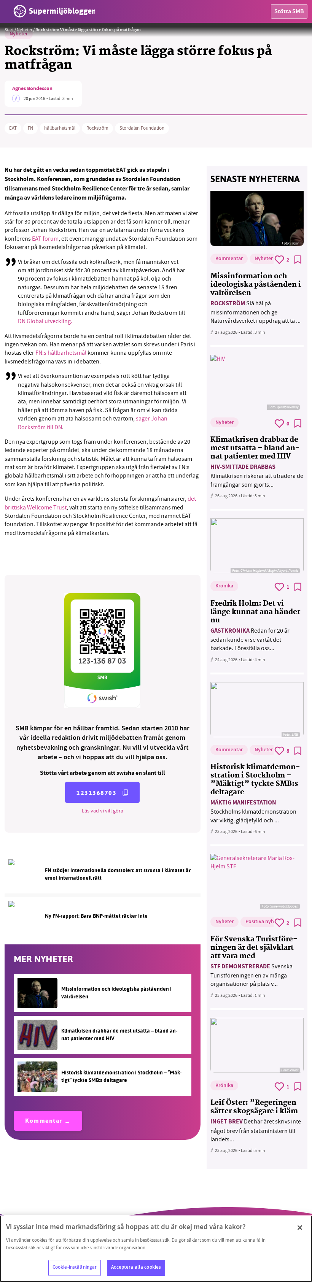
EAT (13, 128)
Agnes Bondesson (32, 89)
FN (30, 128)
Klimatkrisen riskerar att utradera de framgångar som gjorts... (256, 476)
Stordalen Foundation (141, 128)
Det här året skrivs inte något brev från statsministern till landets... (255, 1130)
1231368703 (96, 793)
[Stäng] (299, 1227)
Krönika (224, 586)
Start (9, 30)
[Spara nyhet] (298, 259)
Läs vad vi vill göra (102, 810)
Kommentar (43, 1121)
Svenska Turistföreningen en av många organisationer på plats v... (251, 975)
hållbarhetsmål (59, 128)
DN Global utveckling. (45, 321)
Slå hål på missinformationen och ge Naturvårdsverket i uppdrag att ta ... (255, 312)
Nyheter (24, 30)
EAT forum (45, 239)
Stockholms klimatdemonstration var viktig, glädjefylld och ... (253, 811)
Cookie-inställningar (75, 1267)
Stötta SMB (289, 12)
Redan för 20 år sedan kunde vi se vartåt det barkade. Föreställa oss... (250, 639)
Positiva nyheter (264, 922)
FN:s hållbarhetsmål (60, 353)
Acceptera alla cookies (136, 1267)
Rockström (97, 128)
